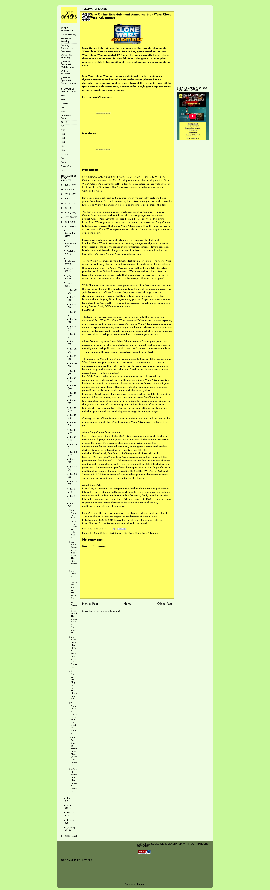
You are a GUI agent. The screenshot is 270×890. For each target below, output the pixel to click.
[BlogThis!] (120, 529)
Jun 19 (73, 371)
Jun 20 (73, 364)
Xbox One (66, 166)
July (69, 276)
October (71, 251)
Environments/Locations (96, 97)
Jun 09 (73, 445)
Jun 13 (73, 415)
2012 (67, 217)
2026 (68, 185)
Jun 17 (73, 386)
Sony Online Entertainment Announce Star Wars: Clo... (73, 584)
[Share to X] (123, 529)
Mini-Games (89, 133)
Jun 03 (73, 489)
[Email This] (118, 529)
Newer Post (90, 604)
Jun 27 (73, 312)
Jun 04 (73, 481)
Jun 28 (73, 305)
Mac (63, 112)
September (70, 261)
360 (63, 96)
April (69, 805)
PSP (63, 146)
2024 (68, 194)
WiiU (63, 162)
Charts (64, 104)
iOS (63, 170)
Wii (63, 158)
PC (91, 533)
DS (62, 108)
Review (64, 154)
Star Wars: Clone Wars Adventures (141, 533)
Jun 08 (73, 452)
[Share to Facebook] (125, 529)
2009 (68, 836)
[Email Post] (113, 529)
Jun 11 (73, 430)
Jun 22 (73, 349)
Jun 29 (73, 297)
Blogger (141, 884)
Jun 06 (73, 467)
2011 (67, 222)
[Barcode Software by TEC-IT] (144, 854)
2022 (68, 203)
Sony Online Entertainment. (108, 533)
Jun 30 (73, 290)
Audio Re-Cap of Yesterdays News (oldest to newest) (73, 751)
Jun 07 (73, 459)
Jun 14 (73, 408)
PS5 (63, 142)
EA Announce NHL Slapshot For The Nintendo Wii (73, 685)
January (71, 828)
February (71, 820)
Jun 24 (73, 334)
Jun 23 (73, 341)
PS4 (63, 138)
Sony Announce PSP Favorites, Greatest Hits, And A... (73, 524)
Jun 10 (73, 437)
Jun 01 (73, 504)
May (69, 798)
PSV (63, 150)
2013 (67, 213)
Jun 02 (73, 496)
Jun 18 (73, 378)
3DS (63, 100)
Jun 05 (73, 474)
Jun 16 (73, 393)
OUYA (64, 122)
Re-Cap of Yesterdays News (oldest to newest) (73, 780)
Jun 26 (73, 319)
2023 (67, 199)
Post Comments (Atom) (108, 611)
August (70, 268)
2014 (67, 208)
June (69, 283)
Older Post (164, 604)
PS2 (63, 130)
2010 (67, 227)
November (70, 244)
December (70, 233)
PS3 (63, 134)
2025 (67, 189)
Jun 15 (73, 400)
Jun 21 (73, 356)
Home (128, 604)
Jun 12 (73, 423)
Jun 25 (73, 327)
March (70, 813)
